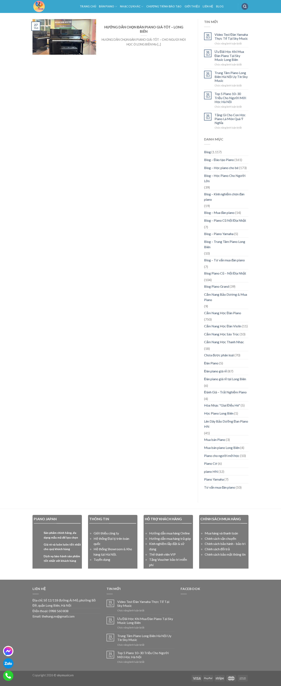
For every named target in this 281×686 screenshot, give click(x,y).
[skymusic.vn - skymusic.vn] (53, 6)
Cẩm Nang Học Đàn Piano (222, 313)
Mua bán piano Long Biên (222, 448)
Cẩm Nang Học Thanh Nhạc (224, 342)
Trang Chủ (88, 6)
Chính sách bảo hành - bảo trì (225, 544)
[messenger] (8, 651)
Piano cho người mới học (221, 456)
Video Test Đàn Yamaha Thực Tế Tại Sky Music (231, 36)
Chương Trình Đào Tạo (164, 6)
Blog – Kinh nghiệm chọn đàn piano (224, 196)
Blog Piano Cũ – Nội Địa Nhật (225, 273)
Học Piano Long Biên (218, 413)
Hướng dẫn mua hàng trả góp (170, 538)
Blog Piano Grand (216, 286)
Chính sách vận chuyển (220, 538)
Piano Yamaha (214, 479)
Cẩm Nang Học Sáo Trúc (221, 334)
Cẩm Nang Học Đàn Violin (222, 326)
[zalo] (8, 663)
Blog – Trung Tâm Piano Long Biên (224, 244)
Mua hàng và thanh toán (221, 533)
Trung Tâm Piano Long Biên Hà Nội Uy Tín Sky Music (231, 76)
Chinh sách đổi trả (217, 549)
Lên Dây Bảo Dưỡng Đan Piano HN (226, 424)
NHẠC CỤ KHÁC (130, 6)
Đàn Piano (106, 6)
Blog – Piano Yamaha (218, 234)
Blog (220, 6)
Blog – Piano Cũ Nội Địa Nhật (225, 220)
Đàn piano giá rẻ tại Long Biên (225, 379)
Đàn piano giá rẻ (215, 371)
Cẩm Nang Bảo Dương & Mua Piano (225, 297)
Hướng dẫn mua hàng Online (169, 533)
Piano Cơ (210, 463)
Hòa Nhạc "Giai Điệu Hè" (222, 405)
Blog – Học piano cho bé (221, 168)
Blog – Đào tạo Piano (219, 160)
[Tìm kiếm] (245, 6)
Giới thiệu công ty (106, 533)
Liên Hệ (208, 6)
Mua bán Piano (214, 439)
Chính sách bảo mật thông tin (225, 554)
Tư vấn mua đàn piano (219, 487)
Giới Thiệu (192, 6)
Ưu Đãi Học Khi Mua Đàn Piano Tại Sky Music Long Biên (229, 55)
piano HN (211, 471)
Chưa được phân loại (219, 355)
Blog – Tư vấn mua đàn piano (224, 260)
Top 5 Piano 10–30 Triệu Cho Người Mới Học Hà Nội (230, 97)
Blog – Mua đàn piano (219, 212)
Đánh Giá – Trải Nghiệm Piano (225, 392)
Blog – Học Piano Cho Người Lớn (224, 178)
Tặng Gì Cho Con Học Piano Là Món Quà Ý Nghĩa (230, 119)
